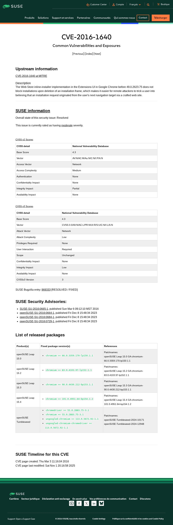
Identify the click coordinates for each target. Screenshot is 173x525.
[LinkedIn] (93, 503)
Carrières (14, 498)
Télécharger (160, 17)
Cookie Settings (98, 519)
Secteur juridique (30, 498)
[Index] (89, 53)
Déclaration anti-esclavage (56, 498)
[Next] (97, 53)
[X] (86, 503)
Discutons (145, 498)
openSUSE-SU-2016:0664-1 (37, 312)
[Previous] (78, 53)
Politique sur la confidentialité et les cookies (130, 519)
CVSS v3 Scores (24, 206)
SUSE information (33, 110)
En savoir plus (79, 498)
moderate (67, 125)
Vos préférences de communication (108, 498)
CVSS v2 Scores (24, 139)
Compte (120, 4)
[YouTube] (71, 503)
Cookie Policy (158, 519)
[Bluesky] (101, 503)
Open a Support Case (25, 519)
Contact (143, 17)
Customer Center (98, 4)
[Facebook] (79, 503)
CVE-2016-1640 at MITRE (31, 76)
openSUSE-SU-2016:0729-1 (37, 321)
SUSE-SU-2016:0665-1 (34, 308)
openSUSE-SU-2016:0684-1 (37, 317)
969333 (46, 289)
